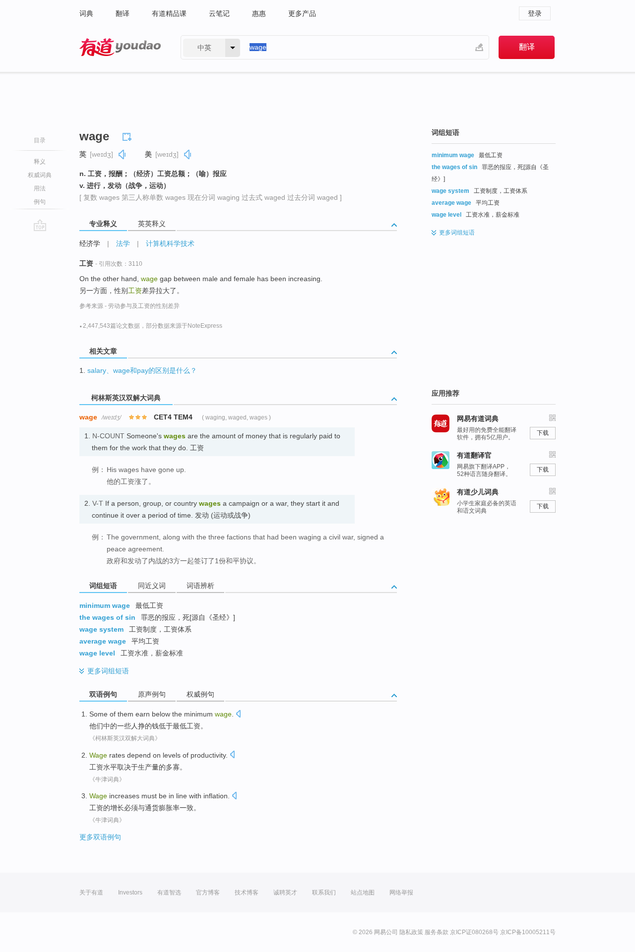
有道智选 (169, 892)
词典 (86, 13)
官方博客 (208, 892)
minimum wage (104, 605)
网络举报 (401, 892)
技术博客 (246, 892)
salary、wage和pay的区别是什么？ (142, 370)
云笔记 (219, 13)
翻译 (122, 13)
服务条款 (436, 932)
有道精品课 (169, 13)
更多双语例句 (100, 837)
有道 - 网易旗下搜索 (120, 47)
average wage (102, 641)
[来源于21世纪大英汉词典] (241, 615)
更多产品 (302, 13)
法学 (123, 243)
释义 (40, 161)
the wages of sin (107, 617)
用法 (40, 188)
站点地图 (363, 892)
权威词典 (40, 175)
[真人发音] (123, 154)
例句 (40, 201)
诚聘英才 (285, 892)
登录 (535, 13)
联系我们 (324, 892)
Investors (130, 892)
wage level (97, 653)
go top (40, 225)
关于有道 (91, 892)
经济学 (89, 243)
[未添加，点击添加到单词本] (128, 135)
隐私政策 (411, 932)
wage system (101, 629)
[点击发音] (238, 715)
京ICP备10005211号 (528, 932)
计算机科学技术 (170, 243)
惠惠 (259, 13)
